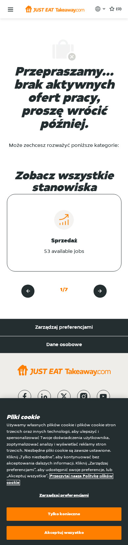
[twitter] (64, 396)
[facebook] (24, 396)
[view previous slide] (27, 291)
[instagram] (83, 396)
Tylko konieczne (64, 514)
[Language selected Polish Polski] (101, 8)
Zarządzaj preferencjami (64, 327)
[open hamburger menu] (10, 9)
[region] (64, 471)
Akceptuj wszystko (64, 533)
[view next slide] (100, 291)
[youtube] (103, 396)
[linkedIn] (44, 396)
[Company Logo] (55, 9)
